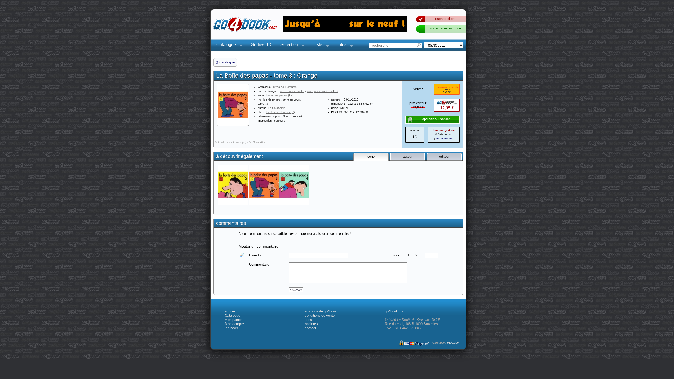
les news (231, 328)
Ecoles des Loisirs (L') (280, 112)
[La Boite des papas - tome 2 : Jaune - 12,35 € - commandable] (233, 185)
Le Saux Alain (276, 107)
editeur (444, 156)
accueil (230, 311)
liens (308, 320)
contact (310, 328)
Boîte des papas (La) (279, 95)
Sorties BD (261, 44)
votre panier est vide (445, 28)
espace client (445, 19)
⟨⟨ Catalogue (225, 62)
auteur (407, 156)
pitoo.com (453, 342)
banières (311, 324)
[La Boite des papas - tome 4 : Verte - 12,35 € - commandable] (294, 185)
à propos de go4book (321, 311)
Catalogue (224, 45)
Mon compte (234, 324)
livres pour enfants (285, 86)
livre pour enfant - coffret (322, 91)
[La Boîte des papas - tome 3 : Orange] (233, 105)
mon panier (233, 320)
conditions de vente (320, 315)
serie (371, 156)
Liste (316, 45)
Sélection (287, 45)
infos (340, 45)
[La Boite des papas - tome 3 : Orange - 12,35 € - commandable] (264, 185)
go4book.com (395, 311)
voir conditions (443, 138)
